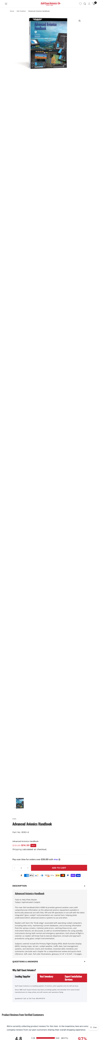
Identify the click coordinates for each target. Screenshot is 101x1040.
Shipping (17, 849)
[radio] (50, 1038)
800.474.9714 (40, 998)
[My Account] (89, 4)
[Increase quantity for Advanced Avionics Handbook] (28, 868)
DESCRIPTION (19, 886)
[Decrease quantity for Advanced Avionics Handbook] (14, 868)
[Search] (85, 4)
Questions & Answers (25, 961)
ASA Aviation (21, 11)
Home (12, 11)
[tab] (24, 978)
